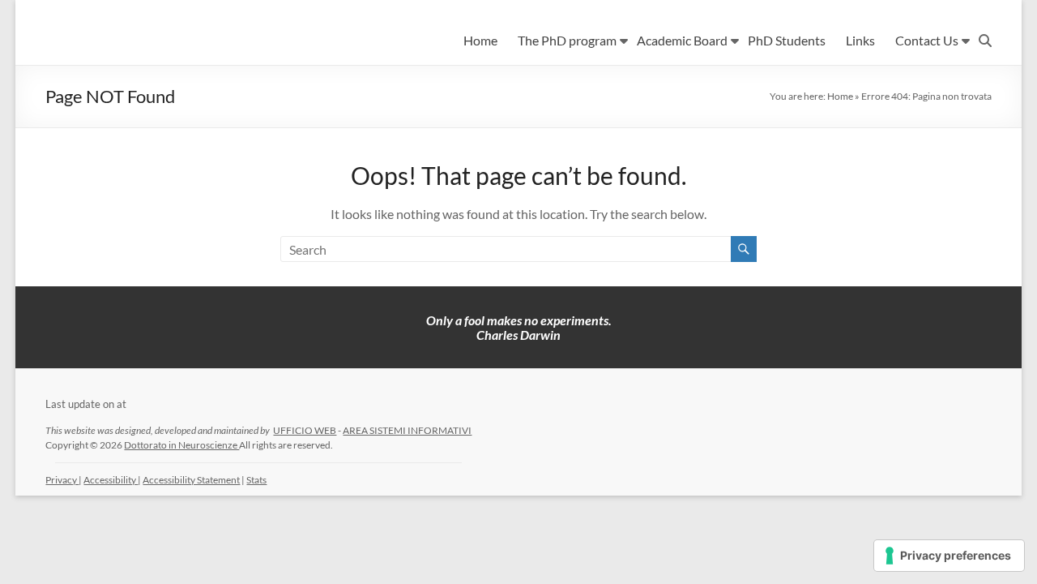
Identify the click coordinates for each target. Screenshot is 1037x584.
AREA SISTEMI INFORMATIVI (407, 430)
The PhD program (567, 40)
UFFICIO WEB (304, 430)
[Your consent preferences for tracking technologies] (949, 555)
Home (480, 40)
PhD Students (787, 40)
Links (860, 40)
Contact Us (926, 40)
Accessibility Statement (191, 480)
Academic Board (682, 40)
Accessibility (110, 480)
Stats (256, 480)
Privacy (62, 480)
